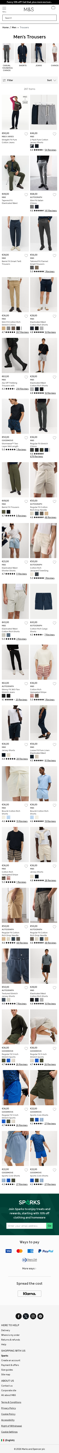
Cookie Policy (8, 1414)
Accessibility (8, 1420)
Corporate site (8, 1390)
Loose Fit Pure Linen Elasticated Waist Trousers (39, 753)
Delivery (5, 1330)
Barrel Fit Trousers (10, 507)
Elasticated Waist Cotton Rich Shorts (39, 323)
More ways (28, 1268)
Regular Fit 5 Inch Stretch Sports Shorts (10, 1057)
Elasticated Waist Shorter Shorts (10, 569)
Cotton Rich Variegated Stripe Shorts (38, 692)
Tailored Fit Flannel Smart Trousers (39, 262)
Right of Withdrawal (11, 1426)
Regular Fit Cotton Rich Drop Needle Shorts (39, 510)
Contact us (7, 1385)
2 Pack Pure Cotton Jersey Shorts (39, 141)
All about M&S (8, 1395)
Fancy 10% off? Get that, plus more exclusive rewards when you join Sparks (29, 2)
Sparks (4, 1355)
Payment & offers (10, 1365)
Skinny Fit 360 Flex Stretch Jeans (11, 690)
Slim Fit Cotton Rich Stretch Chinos (11, 323)
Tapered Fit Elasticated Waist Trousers (10, 203)
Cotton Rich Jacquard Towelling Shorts (39, 571)
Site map (5, 1374)
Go (49, 1225)
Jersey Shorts (8, 750)
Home (5, 27)
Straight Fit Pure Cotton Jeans (9, 141)
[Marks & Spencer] (29, 10)
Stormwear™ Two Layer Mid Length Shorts (10, 446)
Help (3, 1344)
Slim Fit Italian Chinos (36, 201)
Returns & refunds (10, 1339)
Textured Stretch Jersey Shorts (10, 995)
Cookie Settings (9, 1432)
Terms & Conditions (11, 1402)
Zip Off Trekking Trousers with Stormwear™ (9, 386)
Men (14, 27)
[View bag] (53, 8)
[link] (3, 1440)
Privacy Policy (8, 1408)
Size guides (7, 1369)
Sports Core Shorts (39, 1115)
